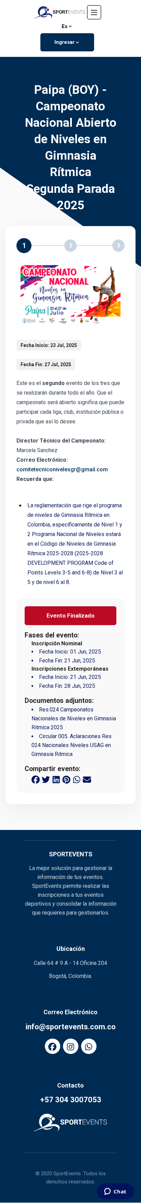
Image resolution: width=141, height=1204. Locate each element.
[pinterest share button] (66, 779)
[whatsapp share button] (77, 779)
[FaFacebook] (52, 1046)
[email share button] (87, 779)
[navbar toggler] (94, 12)
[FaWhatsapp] (89, 1046)
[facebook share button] (35, 779)
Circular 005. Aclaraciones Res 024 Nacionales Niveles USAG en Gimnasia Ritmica (71, 745)
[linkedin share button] (56, 779)
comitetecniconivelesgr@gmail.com (62, 469)
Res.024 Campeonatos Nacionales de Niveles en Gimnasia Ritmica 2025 (73, 718)
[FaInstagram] (70, 1046)
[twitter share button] (46, 779)
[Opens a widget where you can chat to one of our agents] (115, 1192)
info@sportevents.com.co (71, 1026)
